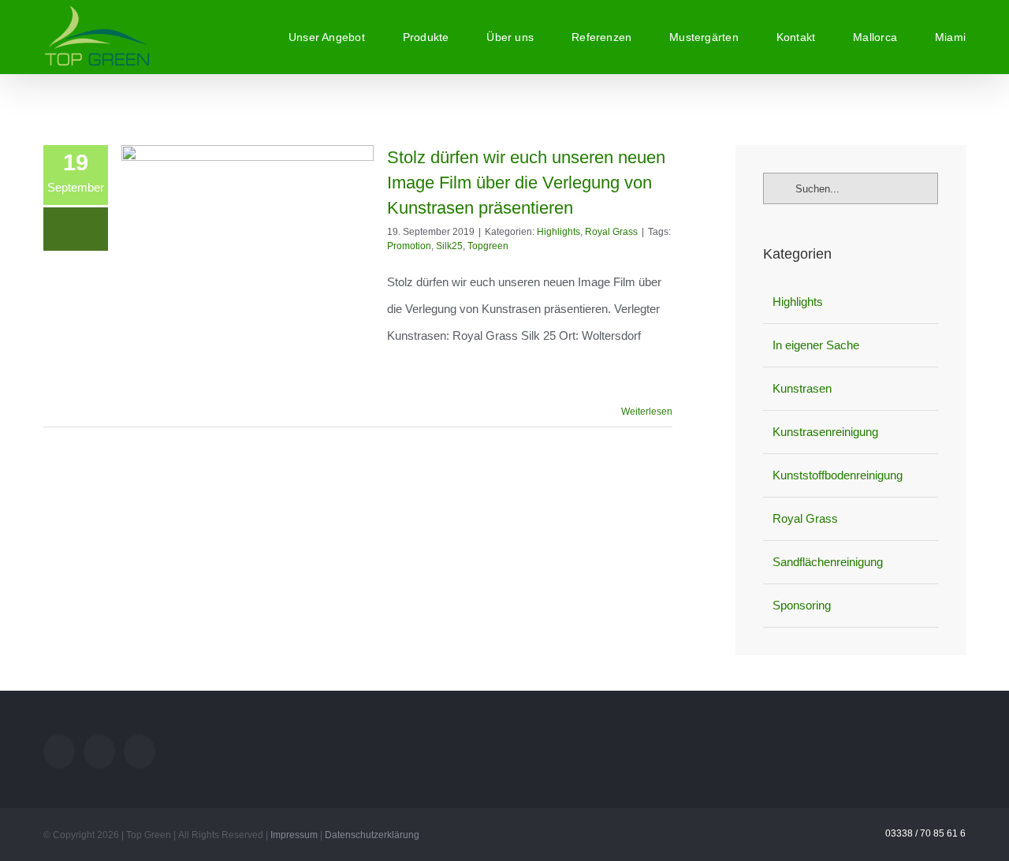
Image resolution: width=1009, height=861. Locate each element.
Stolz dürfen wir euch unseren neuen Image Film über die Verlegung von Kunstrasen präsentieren (526, 182)
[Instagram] (99, 751)
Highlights (558, 231)
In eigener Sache (816, 345)
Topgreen (487, 246)
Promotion (409, 246)
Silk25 (449, 246)
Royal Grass (611, 231)
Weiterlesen (646, 411)
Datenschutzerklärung (372, 834)
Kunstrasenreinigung (825, 431)
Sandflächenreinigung (828, 561)
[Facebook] (139, 751)
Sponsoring (802, 605)
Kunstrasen (802, 388)
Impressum (294, 834)
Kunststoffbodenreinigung (838, 475)
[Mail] (59, 751)
